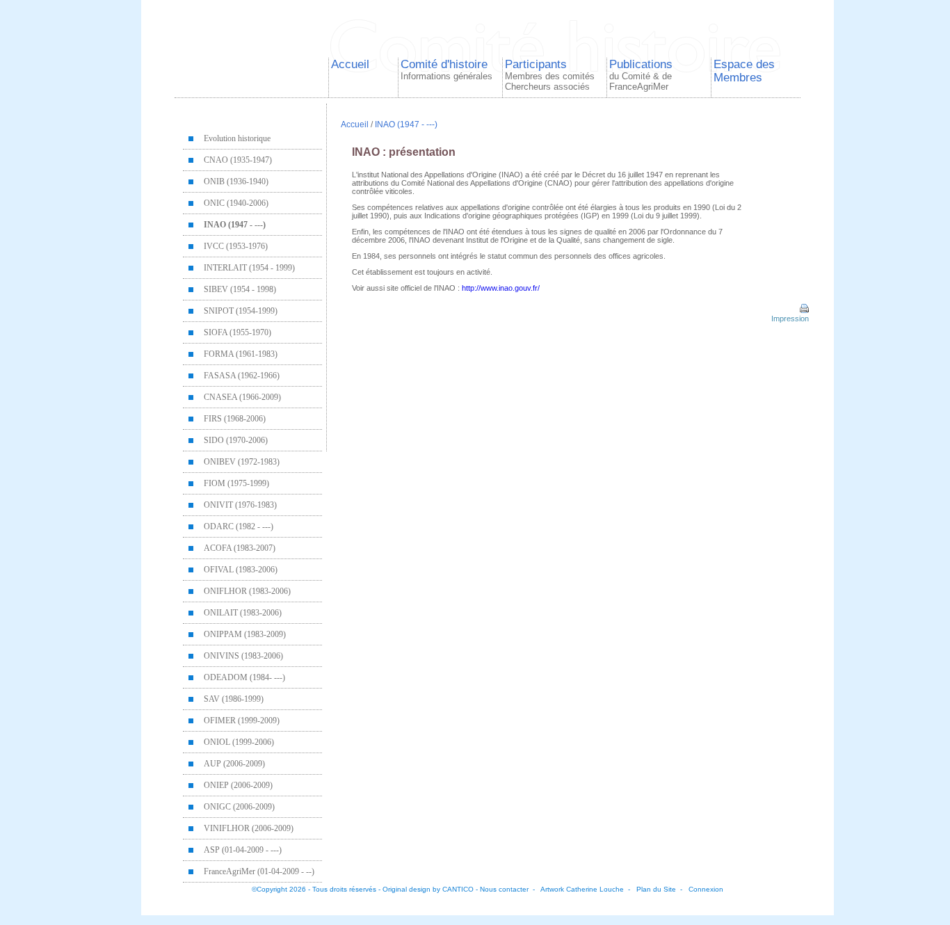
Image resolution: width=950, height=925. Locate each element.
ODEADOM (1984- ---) (244, 677)
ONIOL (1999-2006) (239, 742)
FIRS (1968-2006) (235, 419)
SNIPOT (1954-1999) (240, 311)
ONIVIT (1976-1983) (240, 505)
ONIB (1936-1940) (236, 181)
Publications (641, 75)
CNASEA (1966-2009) (242, 397)
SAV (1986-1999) (234, 699)
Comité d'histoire (446, 69)
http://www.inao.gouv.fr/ (501, 288)
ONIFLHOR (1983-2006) (247, 591)
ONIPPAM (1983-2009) (245, 634)
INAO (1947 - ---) (235, 225)
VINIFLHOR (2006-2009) (248, 828)
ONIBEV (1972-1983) (242, 462)
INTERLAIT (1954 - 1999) (249, 268)
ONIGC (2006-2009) (239, 807)
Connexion (706, 889)
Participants (550, 75)
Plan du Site (656, 889)
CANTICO (458, 889)
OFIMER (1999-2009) (242, 720)
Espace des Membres (744, 70)
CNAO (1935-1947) (238, 160)
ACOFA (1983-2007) (239, 548)
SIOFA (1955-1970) (237, 332)
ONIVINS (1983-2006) (243, 656)
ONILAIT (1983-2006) (243, 613)
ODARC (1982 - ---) (238, 526)
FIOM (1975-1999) (236, 483)
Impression (789, 318)
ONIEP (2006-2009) (238, 785)
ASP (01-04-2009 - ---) (243, 850)
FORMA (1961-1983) (240, 354)
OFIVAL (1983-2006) (240, 569)
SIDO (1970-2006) (236, 440)
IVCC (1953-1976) (236, 246)
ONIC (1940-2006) (236, 203)
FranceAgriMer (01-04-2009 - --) (259, 871)
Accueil (350, 64)
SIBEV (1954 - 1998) (240, 289)
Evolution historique (237, 138)
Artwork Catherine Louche (582, 889)
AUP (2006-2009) (234, 764)
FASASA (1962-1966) (242, 375)
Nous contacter (504, 889)
